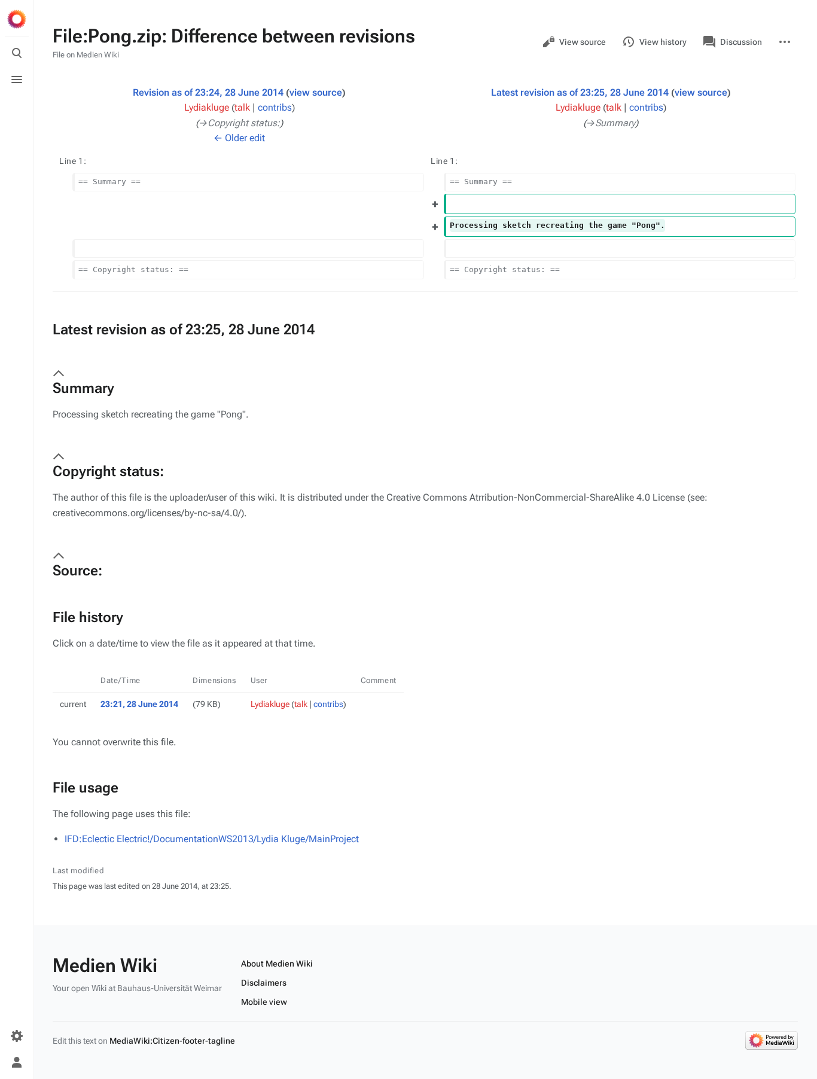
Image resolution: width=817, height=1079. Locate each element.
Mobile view (264, 1002)
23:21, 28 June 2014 (139, 704)
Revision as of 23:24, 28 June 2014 (208, 92)
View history (663, 42)
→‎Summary (610, 123)
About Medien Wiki (277, 963)
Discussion (741, 42)
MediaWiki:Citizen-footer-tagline (172, 1041)
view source (315, 92)
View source (582, 42)
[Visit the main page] (17, 19)
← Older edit (239, 138)
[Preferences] (17, 1036)
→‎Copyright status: (239, 123)
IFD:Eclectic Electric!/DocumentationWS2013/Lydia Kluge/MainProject (212, 839)
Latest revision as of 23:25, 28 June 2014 (580, 92)
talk (242, 107)
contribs (275, 107)
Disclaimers (263, 982)
